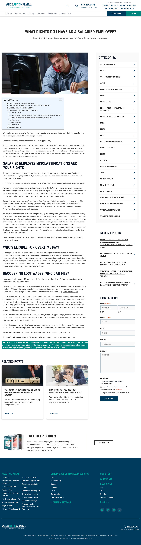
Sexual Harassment (9, 487)
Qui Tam (103, 160)
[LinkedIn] (119, 510)
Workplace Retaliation (110, 210)
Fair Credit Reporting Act (31, 491)
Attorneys (31, 14)
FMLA (102, 135)
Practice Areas (20, 14)
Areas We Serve (65, 14)
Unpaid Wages (106, 191)
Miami (53, 491)
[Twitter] (108, 510)
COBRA (103, 71)
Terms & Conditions (107, 497)
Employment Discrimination (112, 117)
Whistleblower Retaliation (112, 198)
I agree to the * (116, 393)
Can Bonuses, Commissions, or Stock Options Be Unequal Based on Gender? (37, 115)
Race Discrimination (109, 166)
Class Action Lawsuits (30, 494)
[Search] (68, 5)
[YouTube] (114, 510)
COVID (102, 83)
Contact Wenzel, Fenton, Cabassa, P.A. (17, 337)
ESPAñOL (133, 14)
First (102, 312)
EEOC (102, 96)
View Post (9, 414)
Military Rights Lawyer (30, 497)
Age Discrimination (108, 64)
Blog (40, 38)
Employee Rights (107, 102)
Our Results (52, 14)
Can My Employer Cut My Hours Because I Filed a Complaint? (113, 263)
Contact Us (15, 125)
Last (119, 312)
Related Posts (16, 113)
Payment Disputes (108, 148)
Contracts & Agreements (31, 481)
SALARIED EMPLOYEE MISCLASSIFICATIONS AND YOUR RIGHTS (29, 105)
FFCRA (102, 129)
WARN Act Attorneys (29, 501)
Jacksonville (55, 494)
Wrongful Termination (110, 216)
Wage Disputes (7, 506)
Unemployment (106, 179)
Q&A (101, 491)
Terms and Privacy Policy (120, 393)
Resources (41, 14)
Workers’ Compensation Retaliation (10, 482)
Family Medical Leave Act (11, 499)
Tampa (53, 477)
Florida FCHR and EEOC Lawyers (10, 494)
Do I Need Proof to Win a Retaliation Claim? (116, 255)
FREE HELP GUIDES (15, 127)
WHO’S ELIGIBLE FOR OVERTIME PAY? (21, 108)
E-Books (103, 494)
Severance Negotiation (30, 484)
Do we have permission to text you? (114, 387)
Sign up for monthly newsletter (113, 381)
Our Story (8, 14)
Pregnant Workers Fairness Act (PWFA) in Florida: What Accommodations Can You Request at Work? (116, 243)
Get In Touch (116, 14)
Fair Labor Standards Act (11, 509)
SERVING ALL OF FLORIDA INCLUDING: (70, 473)
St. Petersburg (56, 481)
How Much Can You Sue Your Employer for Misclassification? (32, 117)
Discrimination (7, 490)
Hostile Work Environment (111, 142)
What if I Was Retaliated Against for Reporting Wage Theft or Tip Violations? (116, 273)
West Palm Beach (57, 497)
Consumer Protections (110, 77)
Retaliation (5, 477)
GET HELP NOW (104, 443)
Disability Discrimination (111, 89)
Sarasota (54, 484)
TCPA (102, 173)
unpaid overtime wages (69, 292)
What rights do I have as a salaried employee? (20, 103)
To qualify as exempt (10, 201)
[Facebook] (102, 510)
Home (35, 38)
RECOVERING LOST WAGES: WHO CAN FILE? (23, 110)
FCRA (102, 123)
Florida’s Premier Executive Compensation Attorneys (31, 506)
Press (102, 154)
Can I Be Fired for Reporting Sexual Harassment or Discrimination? (115, 284)
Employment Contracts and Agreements (58, 38)
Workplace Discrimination (111, 204)
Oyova (90, 538)
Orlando (54, 487)
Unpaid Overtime (107, 185)
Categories (16, 120)
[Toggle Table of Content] (59, 100)
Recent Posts (16, 122)
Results (104, 502)
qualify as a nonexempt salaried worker (36, 255)
